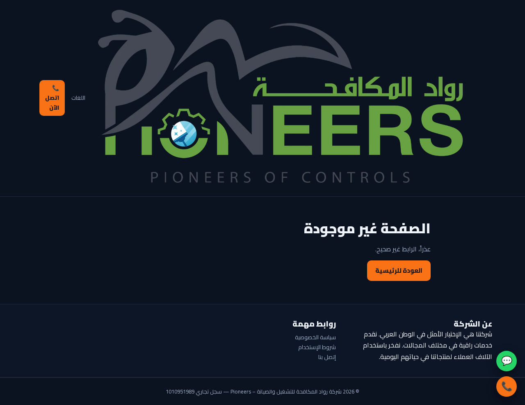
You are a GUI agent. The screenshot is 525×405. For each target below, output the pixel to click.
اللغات (78, 97)
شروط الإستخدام (317, 347)
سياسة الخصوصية (315, 337)
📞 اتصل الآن (52, 98)
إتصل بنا (327, 357)
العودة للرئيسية (398, 270)
